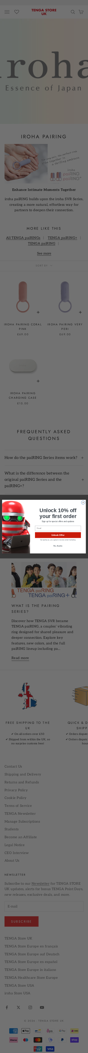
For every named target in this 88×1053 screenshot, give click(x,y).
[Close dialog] (83, 502)
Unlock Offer (58, 535)
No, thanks (57, 546)
